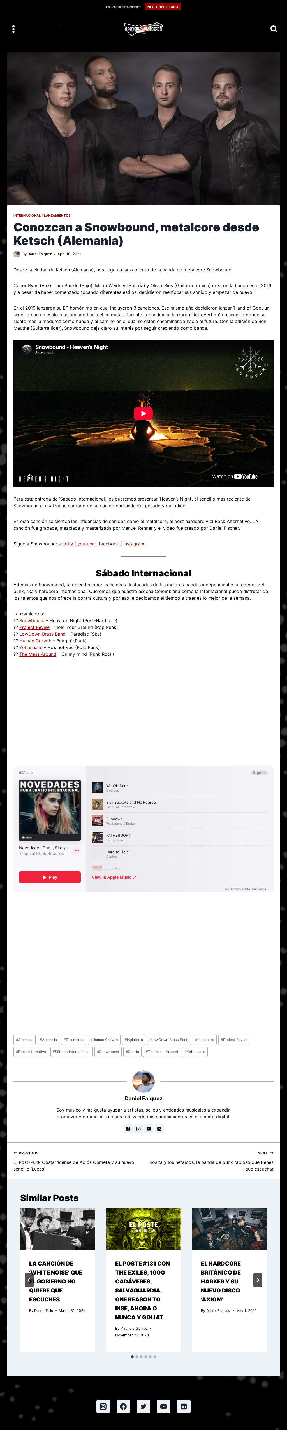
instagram (133, 544)
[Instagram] (103, 1406)
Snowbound (32, 620)
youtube (86, 544)
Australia (48, 1040)
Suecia (132, 1052)
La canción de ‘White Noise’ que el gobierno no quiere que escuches (55, 1281)
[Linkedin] (184, 1406)
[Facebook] (123, 1406)
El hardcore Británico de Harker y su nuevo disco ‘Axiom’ (221, 1281)
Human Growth (35, 640)
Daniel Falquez (39, 254)
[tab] (132, 1356)
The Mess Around (37, 654)
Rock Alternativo (31, 1052)
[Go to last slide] (29, 1280)
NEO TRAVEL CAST (163, 7)
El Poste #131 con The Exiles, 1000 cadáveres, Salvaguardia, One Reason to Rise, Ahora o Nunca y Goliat (142, 1290)
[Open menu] (13, 29)
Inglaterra (134, 1040)
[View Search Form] (274, 29)
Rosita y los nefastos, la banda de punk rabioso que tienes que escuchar (211, 1161)
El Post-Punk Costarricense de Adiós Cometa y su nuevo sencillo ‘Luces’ (73, 1161)
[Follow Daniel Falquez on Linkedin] (159, 1128)
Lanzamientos (57, 215)
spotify (65, 544)
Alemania (24, 1040)
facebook (109, 544)
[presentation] (57, 1229)
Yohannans (30, 647)
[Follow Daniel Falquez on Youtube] (148, 1128)
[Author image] (16, 254)
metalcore (204, 1040)
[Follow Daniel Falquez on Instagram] (138, 1128)
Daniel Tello (43, 1310)
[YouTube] (163, 1406)
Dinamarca (74, 1040)
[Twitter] (143, 1406)
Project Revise (34, 627)
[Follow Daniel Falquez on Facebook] (128, 1128)
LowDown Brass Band (42, 634)
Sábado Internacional (71, 1052)
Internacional (27, 215)
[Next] (257, 1280)
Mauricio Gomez (134, 1328)
